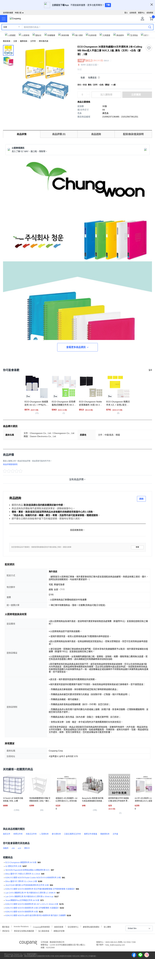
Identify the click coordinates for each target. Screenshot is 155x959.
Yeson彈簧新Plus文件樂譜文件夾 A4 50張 (22, 900)
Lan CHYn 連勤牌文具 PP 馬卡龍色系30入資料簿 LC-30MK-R (30, 893)
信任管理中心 (73, 926)
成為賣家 (150, 13)
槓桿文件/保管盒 (90, 834)
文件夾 (33, 41)
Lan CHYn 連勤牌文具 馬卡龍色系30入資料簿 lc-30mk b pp (29, 897)
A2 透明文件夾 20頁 (13, 866)
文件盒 (115, 834)
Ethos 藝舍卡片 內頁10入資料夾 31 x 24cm (22, 874)
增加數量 (88, 96)
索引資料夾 (56, 834)
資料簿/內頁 (43, 41)
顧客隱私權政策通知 (91, 926)
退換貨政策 (58, 926)
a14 (19, 848)
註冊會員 (133, 13)
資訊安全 (6, 930)
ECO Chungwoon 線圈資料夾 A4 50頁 (20, 862)
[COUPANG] (28, 943)
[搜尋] (149, 26)
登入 (126, 13)
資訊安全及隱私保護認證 (24, 930)
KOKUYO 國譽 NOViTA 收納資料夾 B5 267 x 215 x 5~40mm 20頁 (31, 904)
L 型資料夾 (44, 834)
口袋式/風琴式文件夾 (72, 834)
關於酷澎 (5, 926)
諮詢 (141, 499)
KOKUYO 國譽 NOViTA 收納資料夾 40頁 (21, 912)
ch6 (13, 848)
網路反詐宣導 (59, 930)
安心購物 (107, 926)
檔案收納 (23, 41)
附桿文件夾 (18, 834)
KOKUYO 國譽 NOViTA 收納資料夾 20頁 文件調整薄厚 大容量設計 (32, 908)
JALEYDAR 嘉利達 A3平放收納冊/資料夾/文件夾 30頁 (27, 885)
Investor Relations (21, 926)
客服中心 (141, 13)
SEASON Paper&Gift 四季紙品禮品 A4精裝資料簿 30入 (27, 870)
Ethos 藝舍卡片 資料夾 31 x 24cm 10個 (21, 881)
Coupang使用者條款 (41, 926)
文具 (15, 41)
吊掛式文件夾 (31, 834)
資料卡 (27, 848)
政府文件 (6, 834)
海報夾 (5, 848)
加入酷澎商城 (43, 930)
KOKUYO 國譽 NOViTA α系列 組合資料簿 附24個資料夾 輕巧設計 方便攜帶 (35, 915)
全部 (5, 27)
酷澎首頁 (6, 41)
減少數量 (88, 93)
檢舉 (137, 547)
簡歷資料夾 (104, 834)
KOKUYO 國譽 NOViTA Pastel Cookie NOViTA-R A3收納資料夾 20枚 (33, 878)
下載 (108, 5)
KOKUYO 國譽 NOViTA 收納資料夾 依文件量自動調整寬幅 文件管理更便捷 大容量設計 (40, 889)
